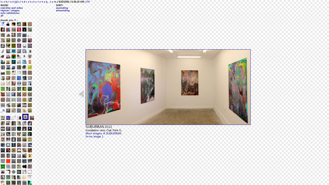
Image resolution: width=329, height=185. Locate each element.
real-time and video (12, 8)
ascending (62, 8)
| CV (87, 2)
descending (63, 10)
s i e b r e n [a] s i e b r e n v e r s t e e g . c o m (28, 2)
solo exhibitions (10, 13)
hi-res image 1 (94, 136)
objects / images (10, 10)
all (2, 15)
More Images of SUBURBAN (103, 133)
